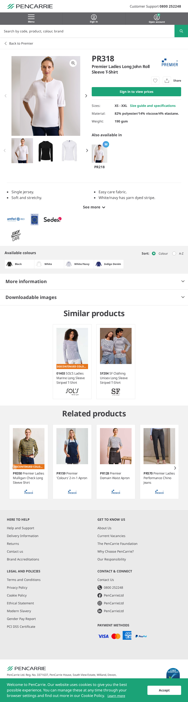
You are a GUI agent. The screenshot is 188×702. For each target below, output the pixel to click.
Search (181, 31)
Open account (157, 21)
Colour (163, 253)
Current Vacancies (111, 536)
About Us (104, 528)
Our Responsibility (111, 559)
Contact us (15, 551)
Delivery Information (23, 536)
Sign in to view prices (136, 91)
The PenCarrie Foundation (117, 543)
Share (177, 80)
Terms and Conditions (24, 579)
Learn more (116, 695)
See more (91, 207)
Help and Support (20, 528)
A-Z (181, 253)
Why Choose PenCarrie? (115, 551)
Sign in (94, 21)
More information (26, 281)
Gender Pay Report (21, 619)
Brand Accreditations (23, 559)
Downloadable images (31, 297)
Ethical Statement (20, 603)
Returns (13, 543)
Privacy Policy (17, 587)
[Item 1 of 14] (46, 150)
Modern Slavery (19, 611)
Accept (164, 690)
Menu (31, 21)
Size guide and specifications (153, 105)
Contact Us (105, 579)
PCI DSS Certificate (21, 626)
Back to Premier (21, 43)
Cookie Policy (17, 595)
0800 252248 (170, 6)
